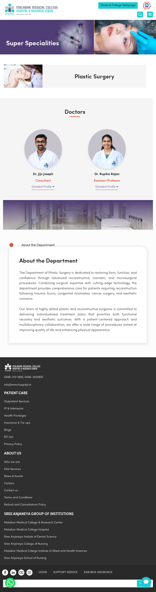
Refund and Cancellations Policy (25, 504)
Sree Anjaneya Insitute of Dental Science (30, 537)
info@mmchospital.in (17, 385)
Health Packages (15, 416)
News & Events (13, 476)
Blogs (7, 430)
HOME (43, 572)
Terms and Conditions (18, 497)
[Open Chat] (146, 582)
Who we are (12, 462)
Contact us (11, 490)
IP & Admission (13, 408)
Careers (9, 483)
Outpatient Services (16, 401)
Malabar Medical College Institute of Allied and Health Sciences (45, 551)
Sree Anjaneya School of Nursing (25, 558)
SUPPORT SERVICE (65, 572)
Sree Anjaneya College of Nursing (26, 544)
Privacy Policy (13, 444)
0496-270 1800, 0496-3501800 (23, 377)
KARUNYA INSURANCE (98, 572)
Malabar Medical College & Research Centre (33, 522)
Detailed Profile (42, 187)
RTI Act (8, 437)
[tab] (76, 245)
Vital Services (12, 469)
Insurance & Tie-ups (17, 423)
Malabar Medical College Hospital (26, 529)
